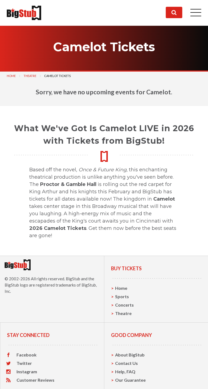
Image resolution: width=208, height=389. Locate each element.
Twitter (24, 363)
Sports (122, 296)
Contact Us (126, 363)
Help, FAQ (125, 371)
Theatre (30, 76)
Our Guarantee (130, 379)
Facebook (27, 355)
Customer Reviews (35, 380)
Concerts (124, 304)
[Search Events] (174, 12)
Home (11, 76)
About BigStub (130, 354)
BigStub (73, 278)
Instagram (27, 371)
